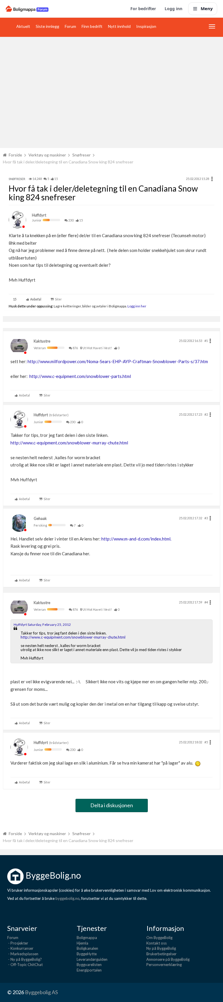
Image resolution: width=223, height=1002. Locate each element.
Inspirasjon (146, 26)
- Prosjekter (17, 943)
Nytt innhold (119, 26)
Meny (207, 8)
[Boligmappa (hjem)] (27, 9)
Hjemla (82, 943)
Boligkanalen (87, 948)
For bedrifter (143, 8)
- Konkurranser (20, 948)
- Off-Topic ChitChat (25, 964)
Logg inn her (136, 306)
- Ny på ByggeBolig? (24, 959)
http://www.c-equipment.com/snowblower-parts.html (80, 376)
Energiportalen (89, 970)
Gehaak (40, 518)
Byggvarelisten (89, 964)
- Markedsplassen (22, 953)
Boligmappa (87, 937)
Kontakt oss (156, 943)
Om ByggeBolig (159, 937)
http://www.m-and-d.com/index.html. (136, 538)
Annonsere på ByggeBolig (168, 959)
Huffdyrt (39, 215)
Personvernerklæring (164, 964)
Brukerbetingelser (161, 953)
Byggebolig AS (41, 992)
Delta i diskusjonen (111, 805)
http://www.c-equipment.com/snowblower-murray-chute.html (69, 442)
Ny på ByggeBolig (161, 948)
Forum (70, 26)
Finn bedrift (92, 26)
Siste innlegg (47, 26)
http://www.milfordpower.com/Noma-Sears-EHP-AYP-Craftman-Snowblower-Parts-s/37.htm (118, 361)
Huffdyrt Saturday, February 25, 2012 (42, 624)
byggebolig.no (67, 898)
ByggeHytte (87, 953)
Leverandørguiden (92, 959)
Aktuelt (23, 26)
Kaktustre (42, 341)
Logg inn (173, 8)
